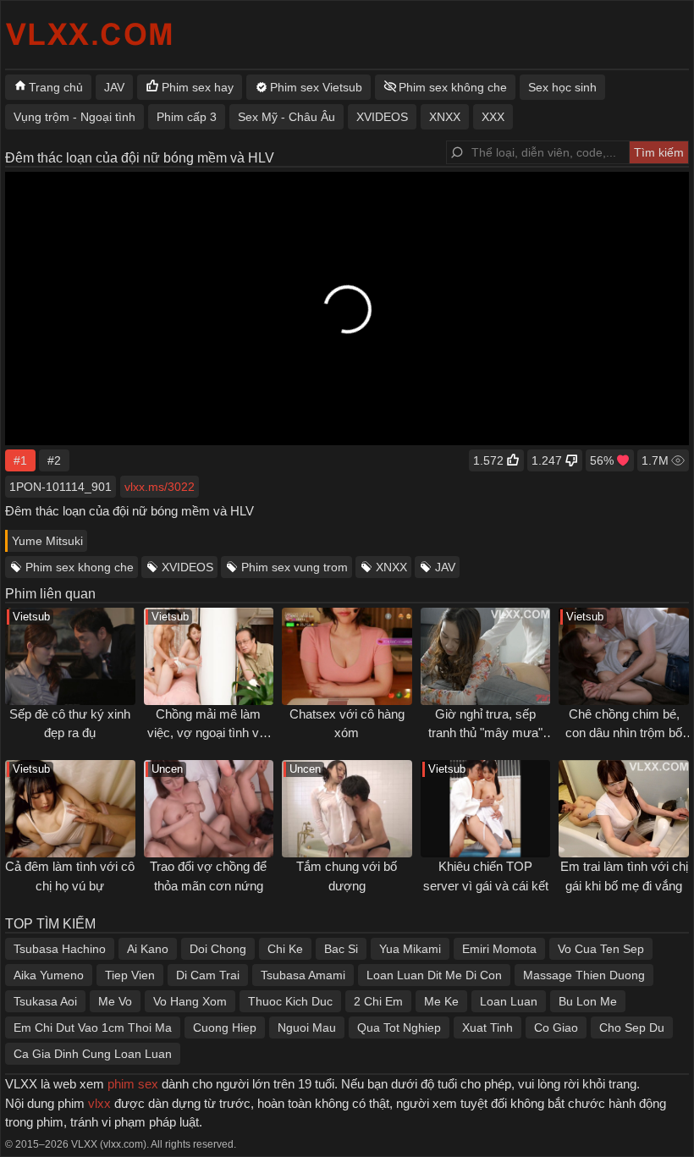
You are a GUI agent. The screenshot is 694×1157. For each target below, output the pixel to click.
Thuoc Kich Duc (290, 1001)
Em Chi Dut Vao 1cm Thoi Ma (93, 1027)
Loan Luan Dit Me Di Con (434, 975)
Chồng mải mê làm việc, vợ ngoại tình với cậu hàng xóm (208, 733)
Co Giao (556, 1027)
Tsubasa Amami (303, 975)
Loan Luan (508, 1001)
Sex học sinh (562, 87)
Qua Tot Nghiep (399, 1027)
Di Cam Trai (208, 975)
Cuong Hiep (224, 1027)
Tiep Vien (130, 975)
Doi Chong (218, 949)
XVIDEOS (187, 567)
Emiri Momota (499, 949)
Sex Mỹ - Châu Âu (286, 117)
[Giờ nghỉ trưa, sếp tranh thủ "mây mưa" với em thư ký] (485, 656)
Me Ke (441, 1001)
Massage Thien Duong (584, 975)
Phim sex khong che (79, 567)
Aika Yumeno (49, 975)
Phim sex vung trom (294, 567)
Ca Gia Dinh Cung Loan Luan (93, 1054)
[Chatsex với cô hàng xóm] (347, 656)
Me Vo (115, 1001)
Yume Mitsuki (47, 541)
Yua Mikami (410, 949)
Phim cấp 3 (187, 117)
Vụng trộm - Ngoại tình (74, 117)
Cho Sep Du (631, 1027)
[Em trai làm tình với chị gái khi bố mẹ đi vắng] (623, 808)
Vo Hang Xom (190, 1001)
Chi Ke (285, 949)
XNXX (391, 567)
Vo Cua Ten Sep (601, 949)
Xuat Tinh (487, 1027)
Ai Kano (147, 949)
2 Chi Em (378, 1001)
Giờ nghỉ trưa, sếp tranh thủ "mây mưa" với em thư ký (485, 733)
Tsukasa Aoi (45, 1001)
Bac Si (341, 949)
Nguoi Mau (307, 1027)
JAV (445, 567)
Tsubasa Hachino (60, 949)
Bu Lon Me (588, 1001)
